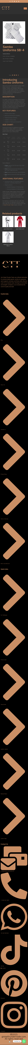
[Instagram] (12, 1)
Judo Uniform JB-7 (20, 229)
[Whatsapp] (10, 1)
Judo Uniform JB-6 (8, 229)
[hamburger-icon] (25, 8)
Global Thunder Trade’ (8, 204)
